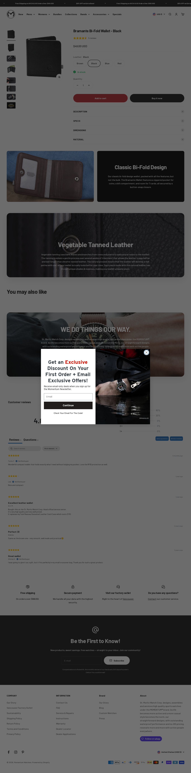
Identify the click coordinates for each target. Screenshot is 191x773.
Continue (68, 405)
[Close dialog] (146, 352)
